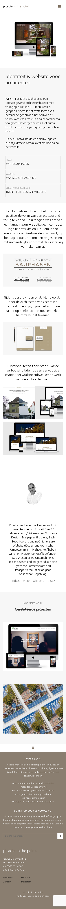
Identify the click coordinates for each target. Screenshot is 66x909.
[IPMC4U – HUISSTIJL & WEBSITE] (33, 646)
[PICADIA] (16, 6)
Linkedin (7, 882)
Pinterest (25, 878)
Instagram (26, 882)
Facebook (7, 878)
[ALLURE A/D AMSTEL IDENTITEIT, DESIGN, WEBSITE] (33, 709)
